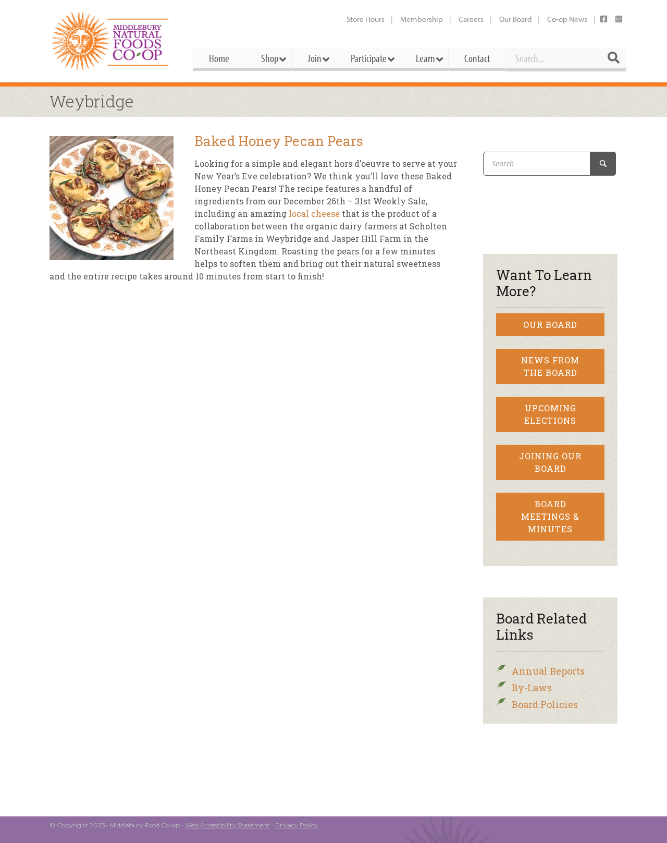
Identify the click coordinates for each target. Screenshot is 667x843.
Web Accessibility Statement (227, 825)
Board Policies (545, 704)
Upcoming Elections (550, 414)
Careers (471, 19)
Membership (421, 19)
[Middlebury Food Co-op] (112, 40)
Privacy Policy (296, 825)
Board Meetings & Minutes (550, 516)
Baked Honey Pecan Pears (278, 141)
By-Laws (532, 687)
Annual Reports (548, 671)
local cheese (313, 213)
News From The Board (550, 366)
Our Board (515, 19)
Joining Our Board (550, 462)
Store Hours (366, 19)
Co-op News (567, 19)
